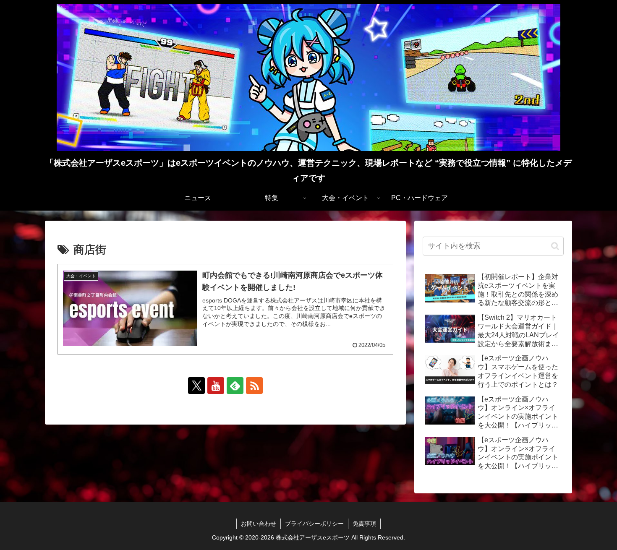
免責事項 (364, 523)
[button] (555, 246)
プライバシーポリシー (314, 523)
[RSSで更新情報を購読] (254, 385)
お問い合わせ (258, 523)
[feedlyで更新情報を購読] (235, 385)
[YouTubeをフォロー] (215, 385)
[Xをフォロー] (196, 385)
